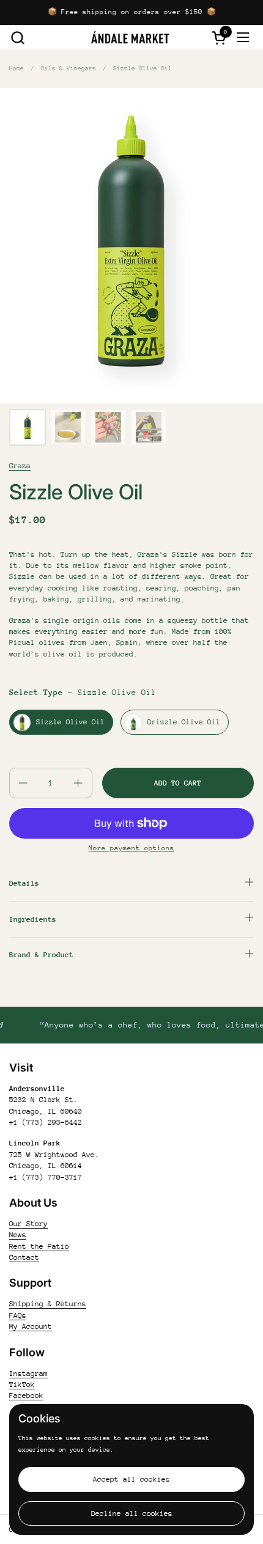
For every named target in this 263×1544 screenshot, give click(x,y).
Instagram (28, 1373)
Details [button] (24, 883)
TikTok (22, 1384)
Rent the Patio (39, 1246)
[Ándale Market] (130, 37)
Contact (24, 1257)
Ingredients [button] (32, 919)
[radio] (61, 722)
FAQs (17, 1315)
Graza (20, 465)
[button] (17, 37)
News (17, 1234)
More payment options (131, 848)
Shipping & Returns (47, 1304)
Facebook (26, 1395)
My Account (30, 1326)
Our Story (28, 1223)
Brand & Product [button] (41, 954)
